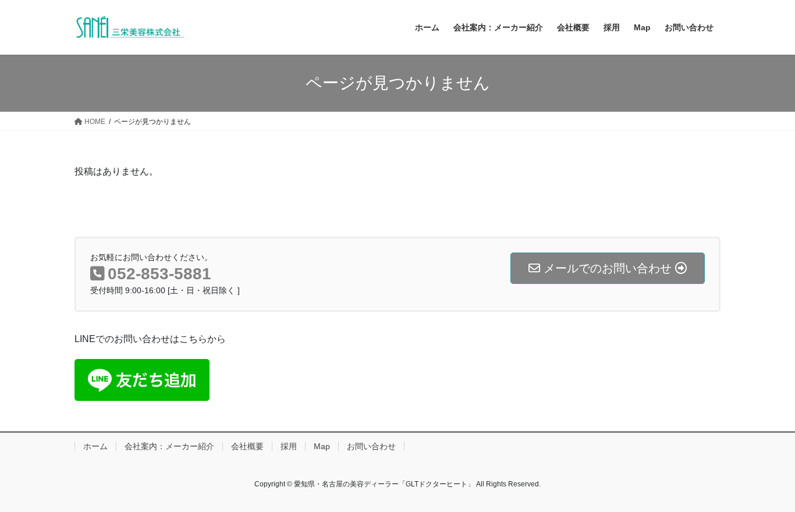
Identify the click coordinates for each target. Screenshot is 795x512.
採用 (289, 446)
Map (322, 446)
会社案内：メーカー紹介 (169, 446)
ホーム (95, 446)
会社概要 (247, 446)
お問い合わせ (371, 446)
